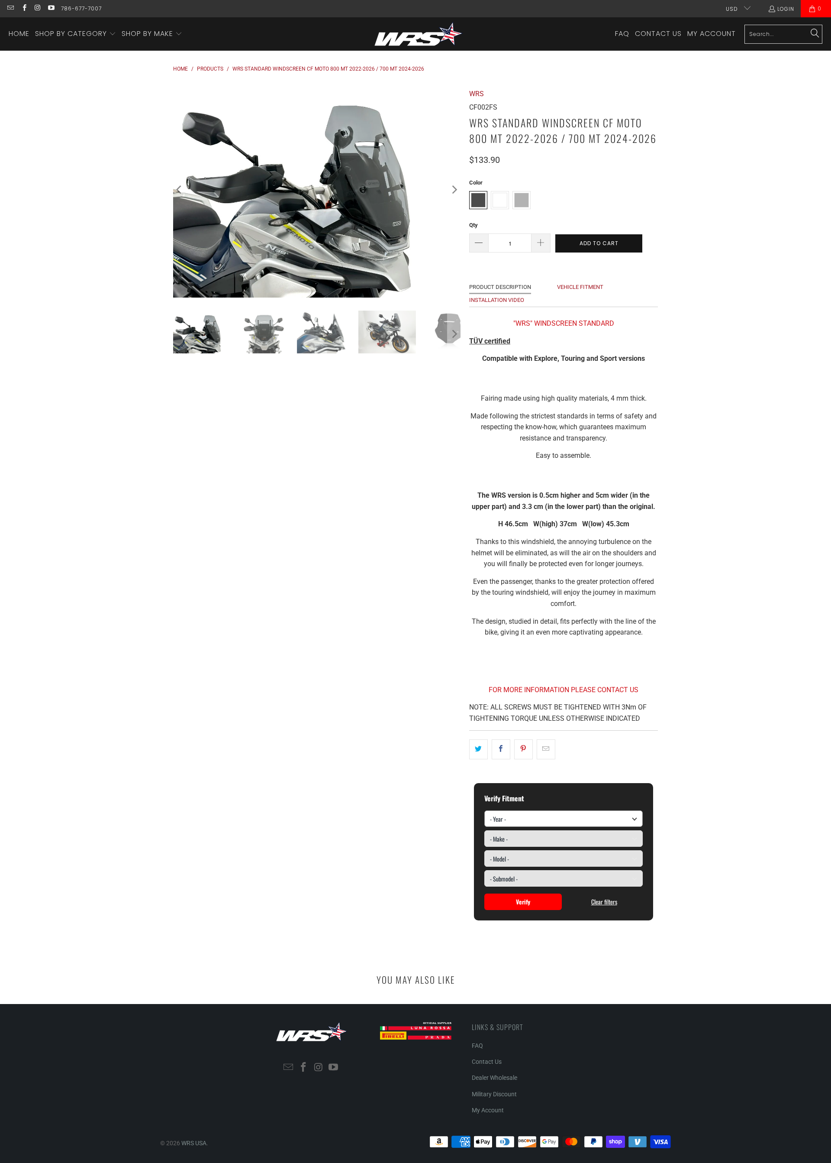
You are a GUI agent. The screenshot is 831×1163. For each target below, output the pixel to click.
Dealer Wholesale (494, 1077)
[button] (75, 34)
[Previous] (180, 190)
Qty (473, 225)
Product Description (500, 287)
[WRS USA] (418, 34)
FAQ (477, 1045)
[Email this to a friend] (546, 749)
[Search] (815, 34)
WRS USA (193, 1143)
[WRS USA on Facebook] (23, 8)
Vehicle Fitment (580, 287)
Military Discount (494, 1094)
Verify (523, 901)
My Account (488, 1110)
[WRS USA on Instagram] (37, 8)
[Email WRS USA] (10, 8)
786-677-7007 (81, 8)
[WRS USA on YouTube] (51, 8)
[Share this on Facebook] (501, 749)
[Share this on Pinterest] (523, 749)
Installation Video (496, 300)
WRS (476, 94)
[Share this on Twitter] (478, 749)
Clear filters (604, 901)
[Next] (454, 190)
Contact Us (487, 1061)
